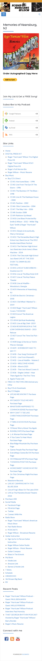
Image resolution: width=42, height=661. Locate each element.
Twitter (11, 511)
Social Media (10, 502)
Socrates (25, 654)
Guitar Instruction (12, 536)
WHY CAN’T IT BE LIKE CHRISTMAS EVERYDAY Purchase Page (24, 415)
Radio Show (10, 517)
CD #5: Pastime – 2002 (19, 203)
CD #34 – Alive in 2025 (19, 366)
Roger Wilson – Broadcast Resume (21, 533)
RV (6, 582)
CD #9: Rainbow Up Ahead (20, 215)
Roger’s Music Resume (14, 624)
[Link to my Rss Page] (12, 639)
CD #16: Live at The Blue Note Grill (24, 274)
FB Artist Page (13, 508)
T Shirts (8, 570)
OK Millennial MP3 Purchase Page (24, 459)
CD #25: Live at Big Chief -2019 (22, 323)
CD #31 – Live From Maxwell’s (22, 357)
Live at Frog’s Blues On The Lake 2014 (23, 490)
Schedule (8, 573)
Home (7, 151)
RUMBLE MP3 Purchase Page (22, 431)
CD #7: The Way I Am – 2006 (21, 209)
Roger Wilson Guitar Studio (19, 545)
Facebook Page (14, 505)
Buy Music (9, 175)
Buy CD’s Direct (14, 178)
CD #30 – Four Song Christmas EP (23, 354)
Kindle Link (12, 560)
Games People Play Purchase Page (24, 449)
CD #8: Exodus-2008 (18, 212)
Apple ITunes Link (17, 379)
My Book (9, 557)
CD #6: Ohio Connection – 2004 (22, 206)
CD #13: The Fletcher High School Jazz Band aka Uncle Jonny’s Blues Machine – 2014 (23, 249)
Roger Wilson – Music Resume (20, 172)
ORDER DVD (10, 576)
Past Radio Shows (15, 526)
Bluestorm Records (15, 480)
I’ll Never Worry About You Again (23, 428)
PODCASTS (13, 530)
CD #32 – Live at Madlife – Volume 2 (24, 360)
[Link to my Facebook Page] (6, 639)
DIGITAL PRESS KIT (13, 154)
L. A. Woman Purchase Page (21, 434)
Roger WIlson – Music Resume (20, 548)
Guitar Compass (14, 551)
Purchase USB (11, 499)
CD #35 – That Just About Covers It (24, 369)
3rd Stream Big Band (13, 579)
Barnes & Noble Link (16, 566)
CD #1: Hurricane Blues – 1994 (22, 181)
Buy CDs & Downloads (17, 388)
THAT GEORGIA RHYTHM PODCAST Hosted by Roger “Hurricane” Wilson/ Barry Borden (21, 617)
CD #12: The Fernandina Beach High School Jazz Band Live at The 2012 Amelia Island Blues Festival (24, 240)
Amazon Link (13, 563)
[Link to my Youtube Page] (18, 639)
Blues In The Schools (16, 554)
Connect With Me (15, 514)
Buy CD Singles (14, 391)
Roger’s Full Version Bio (17, 169)
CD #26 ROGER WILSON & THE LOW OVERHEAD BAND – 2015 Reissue (23, 329)
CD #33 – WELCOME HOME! (22, 363)
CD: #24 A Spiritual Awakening (22, 320)
